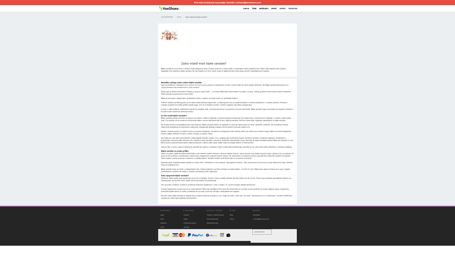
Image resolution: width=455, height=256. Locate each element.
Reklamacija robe (212, 223)
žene (162, 219)
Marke (283, 8)
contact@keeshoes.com (248, 2)
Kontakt (186, 215)
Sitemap (186, 227)
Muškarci (164, 223)
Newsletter (256, 215)
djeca (162, 215)
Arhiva (232, 219)
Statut (186, 219)
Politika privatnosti (190, 223)
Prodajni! (293, 8)
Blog (231, 215)
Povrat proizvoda (212, 219)
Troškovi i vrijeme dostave (215, 215)
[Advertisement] (203, 44)
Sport (162, 227)
